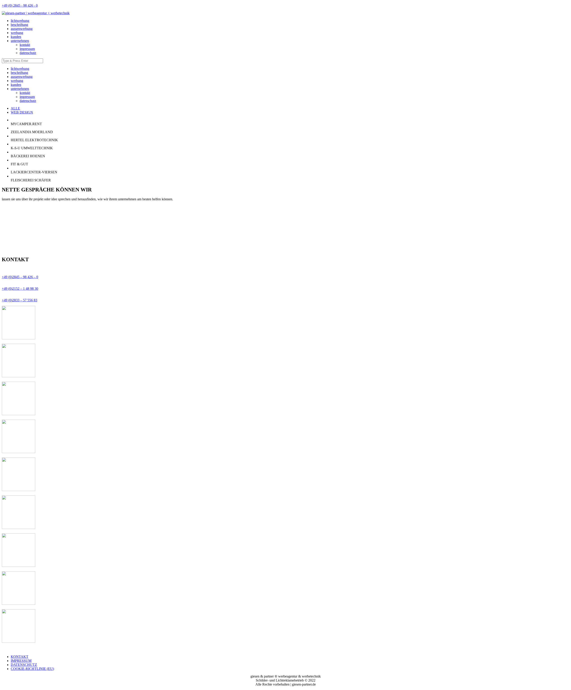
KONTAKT (19, 657)
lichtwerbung (20, 21)
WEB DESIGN (22, 112)
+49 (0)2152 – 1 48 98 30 (20, 288)
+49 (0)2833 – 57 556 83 (19, 300)
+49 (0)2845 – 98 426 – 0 (20, 277)
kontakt (25, 45)
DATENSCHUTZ (24, 665)
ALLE (15, 108)
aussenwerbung (22, 29)
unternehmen (20, 41)
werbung (17, 33)
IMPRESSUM (21, 661)
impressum (27, 49)
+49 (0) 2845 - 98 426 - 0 (20, 5)
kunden (16, 37)
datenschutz (28, 53)
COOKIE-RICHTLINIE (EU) (32, 669)
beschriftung (19, 25)
